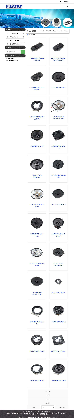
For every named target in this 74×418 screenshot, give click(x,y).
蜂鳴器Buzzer (14, 37)
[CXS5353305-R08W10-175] (58, 135)
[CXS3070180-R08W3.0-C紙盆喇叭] (37, 47)
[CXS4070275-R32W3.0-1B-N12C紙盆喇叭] (58, 47)
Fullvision (54, 417)
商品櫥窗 (48, 31)
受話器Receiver (14, 40)
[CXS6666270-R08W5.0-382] (58, 164)
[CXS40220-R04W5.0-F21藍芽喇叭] (37, 105)
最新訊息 (42, 411)
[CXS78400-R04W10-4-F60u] (37, 222)
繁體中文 (66, 1)
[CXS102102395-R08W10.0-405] (58, 252)
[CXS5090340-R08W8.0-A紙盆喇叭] (37, 76)
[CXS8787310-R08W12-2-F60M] (37, 252)
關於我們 (25, 411)
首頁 (43, 31)
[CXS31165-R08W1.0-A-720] (37, 310)
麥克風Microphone (15, 44)
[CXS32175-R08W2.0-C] (58, 310)
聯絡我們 (48, 411)
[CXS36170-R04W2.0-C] (37, 369)
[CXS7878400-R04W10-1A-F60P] (58, 222)
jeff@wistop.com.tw (41, 413)
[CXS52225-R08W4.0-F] (37, 135)
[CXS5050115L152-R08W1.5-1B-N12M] (58, 105)
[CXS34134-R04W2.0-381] (37, 340)
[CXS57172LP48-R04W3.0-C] (37, 164)
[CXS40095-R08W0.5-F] (58, 76)
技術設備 (37, 411)
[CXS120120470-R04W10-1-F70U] (37, 281)
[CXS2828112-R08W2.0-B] (58, 281)
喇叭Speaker (14, 33)
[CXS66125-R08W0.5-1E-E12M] (37, 193)
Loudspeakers (64, 31)
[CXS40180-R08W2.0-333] (58, 369)
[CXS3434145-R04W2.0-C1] (58, 340)
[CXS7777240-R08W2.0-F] (58, 193)
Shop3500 (48, 417)
